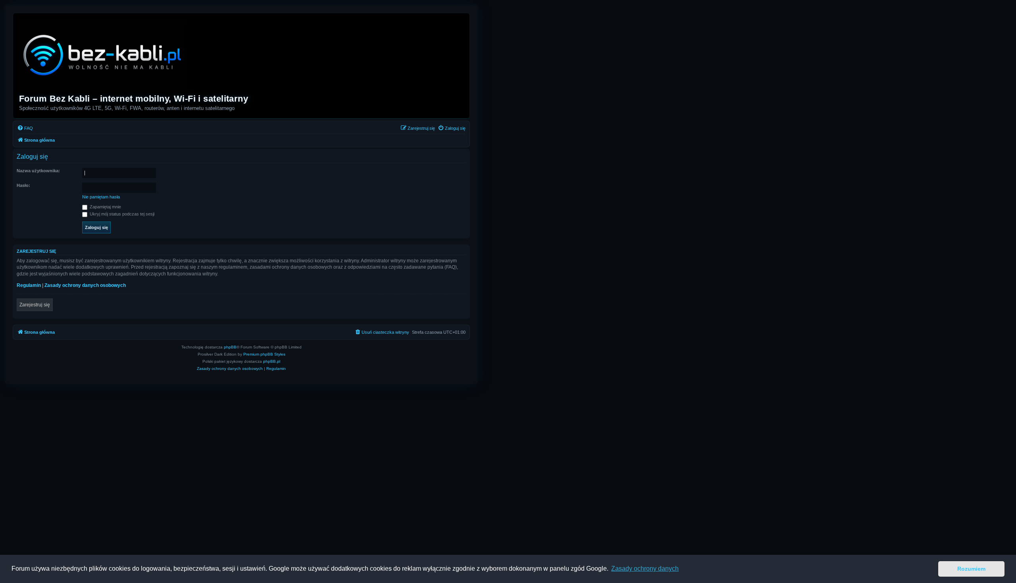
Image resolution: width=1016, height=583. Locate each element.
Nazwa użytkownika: (38, 170)
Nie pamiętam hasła (101, 196)
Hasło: (23, 185)
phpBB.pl (271, 361)
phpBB (230, 347)
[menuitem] (25, 128)
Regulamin (29, 285)
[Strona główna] (103, 54)
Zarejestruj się (34, 305)
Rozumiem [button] (971, 569)
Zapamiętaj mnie (105, 206)
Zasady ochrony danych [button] (645, 568)
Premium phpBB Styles (264, 354)
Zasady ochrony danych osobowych (85, 285)
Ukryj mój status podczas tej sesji (121, 214)
